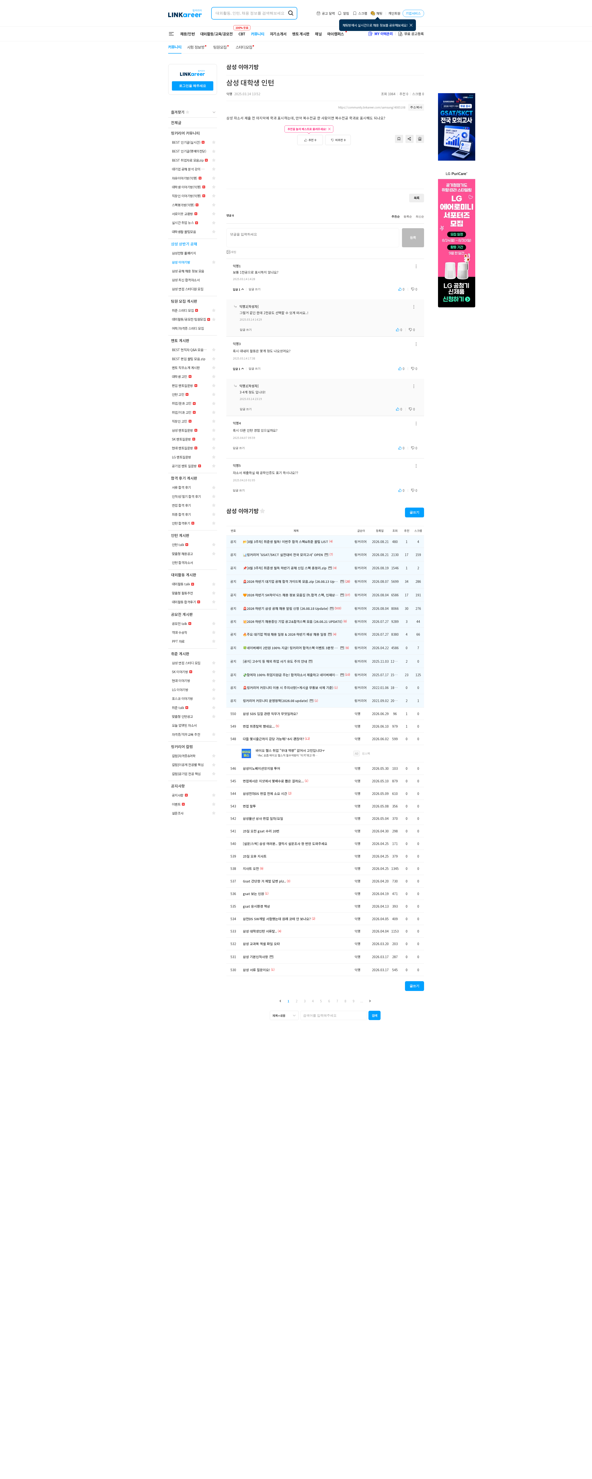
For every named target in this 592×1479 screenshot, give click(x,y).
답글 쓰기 (255, 289)
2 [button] (297, 1001)
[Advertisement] (325, 169)
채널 (318, 34)
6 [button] (329, 1001)
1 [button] (288, 1001)
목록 (416, 198)
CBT (241, 32)
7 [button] (337, 1001)
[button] (280, 1001)
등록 (413, 237)
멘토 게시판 (301, 34)
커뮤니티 (257, 34)
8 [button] (345, 1001)
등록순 (408, 216)
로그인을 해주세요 (192, 86)
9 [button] (354, 1001)
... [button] (361, 1001)
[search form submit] (290, 13)
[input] (313, 237)
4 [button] (313, 1001)
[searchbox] (334, 1015)
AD (356, 753)
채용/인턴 (187, 34)
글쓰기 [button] (414, 512)
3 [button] (305, 1001)
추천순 (395, 216)
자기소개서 (278, 34)
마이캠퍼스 (335, 34)
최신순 (420, 216)
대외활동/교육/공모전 (216, 34)
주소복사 (416, 107)
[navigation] (192, 123)
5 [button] (321, 1001)
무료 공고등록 (414, 33)
